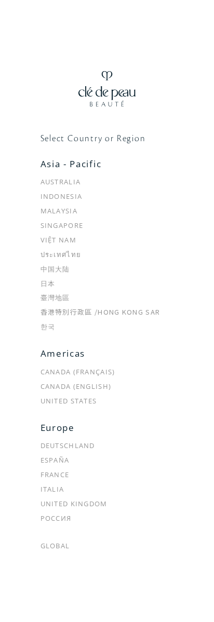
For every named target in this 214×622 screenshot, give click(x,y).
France (55, 474)
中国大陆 (55, 269)
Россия (56, 518)
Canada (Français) (78, 371)
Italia (52, 489)
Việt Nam (58, 240)
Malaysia (59, 210)
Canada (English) (76, 386)
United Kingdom (74, 503)
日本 (48, 283)
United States (69, 400)
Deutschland (68, 445)
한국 (48, 326)
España (55, 460)
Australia (61, 181)
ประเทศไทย (61, 254)
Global (55, 545)
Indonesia (62, 196)
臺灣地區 (55, 297)
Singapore (62, 225)
